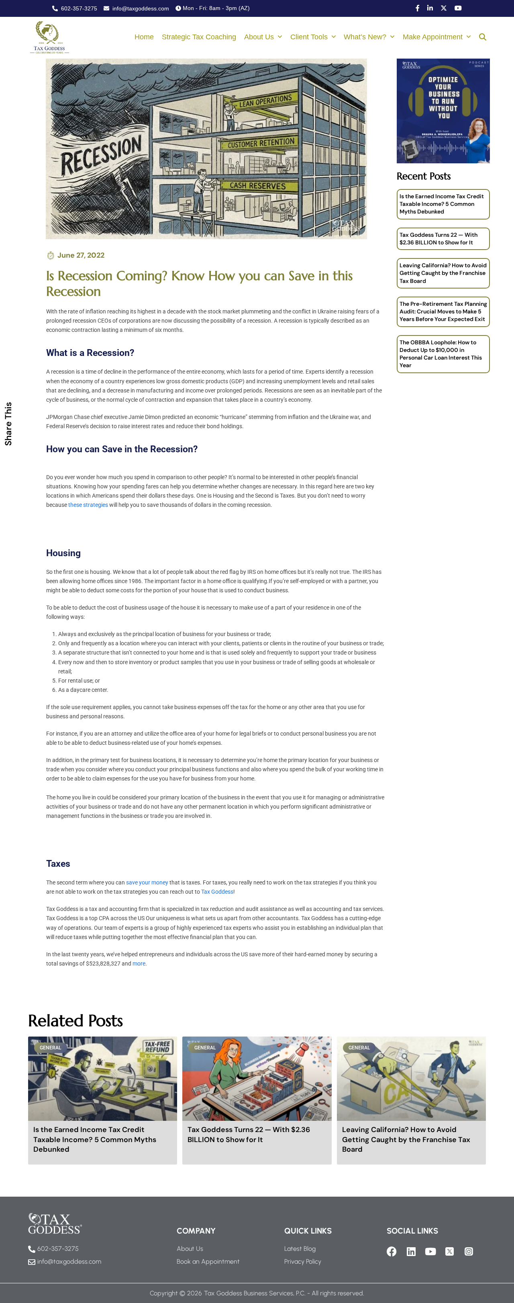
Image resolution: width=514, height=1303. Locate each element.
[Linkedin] (411, 1251)
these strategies (88, 505)
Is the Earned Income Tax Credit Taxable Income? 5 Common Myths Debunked (442, 204)
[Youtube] (430, 1251)
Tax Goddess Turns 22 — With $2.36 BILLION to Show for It (438, 238)
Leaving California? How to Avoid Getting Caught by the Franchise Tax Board (443, 273)
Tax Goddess (217, 891)
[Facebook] (392, 1251)
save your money (147, 882)
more (139, 963)
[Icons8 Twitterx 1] (450, 1251)
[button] (482, 38)
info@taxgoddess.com (140, 8)
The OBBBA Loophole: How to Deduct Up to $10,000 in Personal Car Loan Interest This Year (441, 354)
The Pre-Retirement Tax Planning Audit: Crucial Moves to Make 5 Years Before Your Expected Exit (443, 311)
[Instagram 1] (469, 1251)
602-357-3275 (78, 8)
